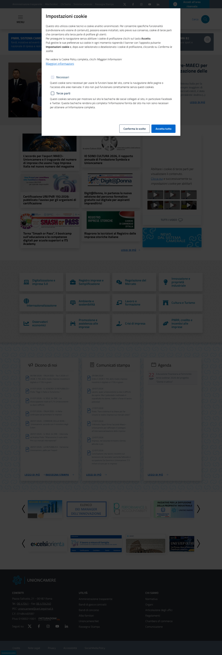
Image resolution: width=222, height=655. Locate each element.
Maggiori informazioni (60, 63)
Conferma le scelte (134, 129)
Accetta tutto (163, 129)
